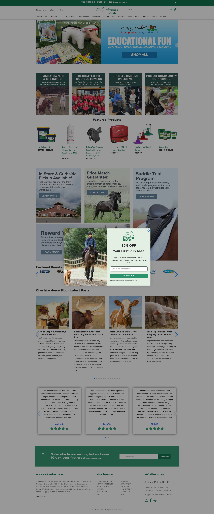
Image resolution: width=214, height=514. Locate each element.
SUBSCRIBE (129, 276)
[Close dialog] (148, 230)
